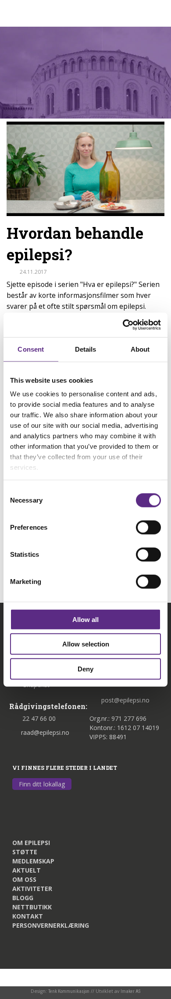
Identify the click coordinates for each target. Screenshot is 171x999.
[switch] (148, 527)
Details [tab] (85, 349)
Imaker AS (130, 991)
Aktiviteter (32, 888)
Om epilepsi (31, 842)
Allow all (85, 619)
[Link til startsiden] (49, 12)
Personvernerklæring (50, 925)
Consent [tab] (31, 349)
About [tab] (140, 349)
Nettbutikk (32, 907)
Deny (85, 668)
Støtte (24, 852)
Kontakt (27, 916)
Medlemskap (33, 861)
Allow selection (85, 644)
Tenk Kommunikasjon (68, 991)
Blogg (22, 898)
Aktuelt (26, 870)
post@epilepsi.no (125, 700)
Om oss (24, 879)
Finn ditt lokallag (42, 784)
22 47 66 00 (39, 718)
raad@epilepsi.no (45, 732)
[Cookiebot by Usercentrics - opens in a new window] (123, 325)
